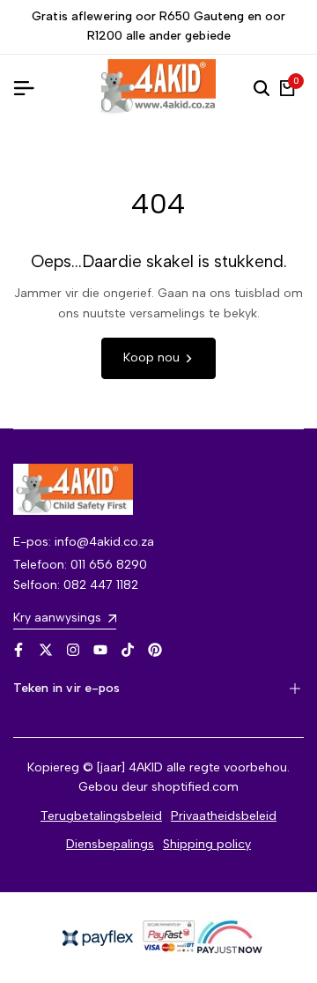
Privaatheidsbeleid (223, 815)
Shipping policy (207, 844)
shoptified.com (195, 786)
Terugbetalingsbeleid (101, 815)
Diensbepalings (110, 844)
